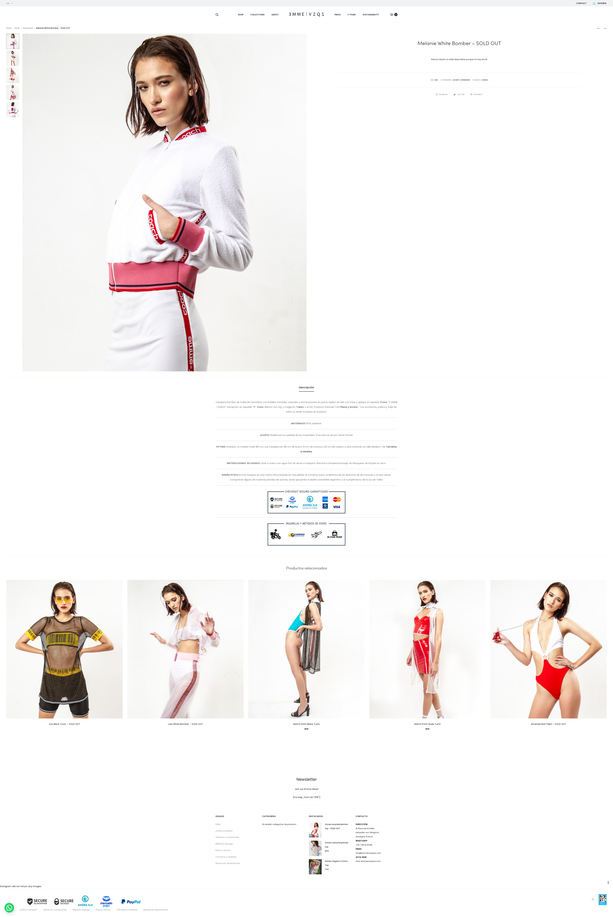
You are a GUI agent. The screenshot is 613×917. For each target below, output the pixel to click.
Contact (581, 3)
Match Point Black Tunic (306, 724)
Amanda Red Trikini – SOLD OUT (548, 724)
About (275, 14)
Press (337, 14)
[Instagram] (593, 899)
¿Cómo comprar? (224, 830)
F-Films (352, 14)
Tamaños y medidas (226, 857)
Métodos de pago (224, 843)
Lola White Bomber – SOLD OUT (185, 724)
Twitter (461, 94)
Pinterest (478, 94)
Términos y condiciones (227, 837)
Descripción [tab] (306, 387)
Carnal (484, 80)
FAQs (218, 824)
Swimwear (28, 28)
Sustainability (371, 14)
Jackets (456, 80)
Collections (257, 14)
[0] (392, 14)
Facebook (443, 94)
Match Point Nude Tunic (427, 724)
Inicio (8, 28)
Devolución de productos (228, 863)
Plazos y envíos (348, 407)
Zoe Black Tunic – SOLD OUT (64, 724)
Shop (240, 14)
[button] (9, 908)
